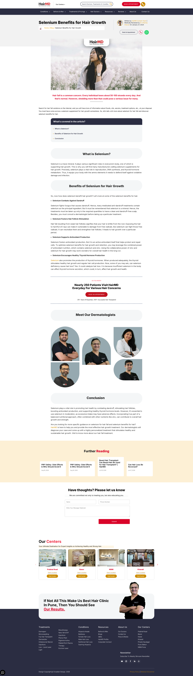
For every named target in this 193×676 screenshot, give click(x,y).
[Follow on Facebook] (130, 661)
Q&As (100, 637)
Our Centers (60, 4)
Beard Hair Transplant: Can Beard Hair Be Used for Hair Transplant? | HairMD (109, 463)
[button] (35, 564)
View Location (52, 572)
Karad (140, 637)
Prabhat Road (142, 631)
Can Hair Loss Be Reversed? (135, 466)
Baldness (81, 634)
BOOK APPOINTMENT (131, 4)
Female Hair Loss (84, 637)
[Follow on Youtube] (122, 661)
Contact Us (145, 12)
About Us (133, 12)
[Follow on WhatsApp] (139, 661)
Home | (47, 28)
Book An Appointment (128, 32)
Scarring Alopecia (84, 645)
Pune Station (142, 645)
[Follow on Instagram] (126, 661)
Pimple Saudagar (144, 642)
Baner (140, 634)
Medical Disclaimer (147, 672)
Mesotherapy (63, 630)
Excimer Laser (63, 648)
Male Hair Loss (83, 639)
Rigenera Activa (64, 640)
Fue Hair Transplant (45, 637)
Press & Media (123, 637)
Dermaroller (43, 639)
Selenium (55, 260)
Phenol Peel (63, 638)
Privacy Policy (135, 672)
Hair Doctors (95, 12)
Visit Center (52, 576)
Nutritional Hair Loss (85, 642)
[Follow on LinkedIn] (134, 661)
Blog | (52, 28)
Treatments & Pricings (77, 12)
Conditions (44, 12)
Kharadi (140, 639)
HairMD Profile (103, 639)
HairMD (54, 427)
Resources (109, 12)
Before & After (58, 12)
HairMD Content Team (139, 21)
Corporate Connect (104, 642)
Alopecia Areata (83, 631)
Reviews (121, 12)
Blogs (100, 634)
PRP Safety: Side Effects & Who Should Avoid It (52, 466)
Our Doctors (122, 631)
